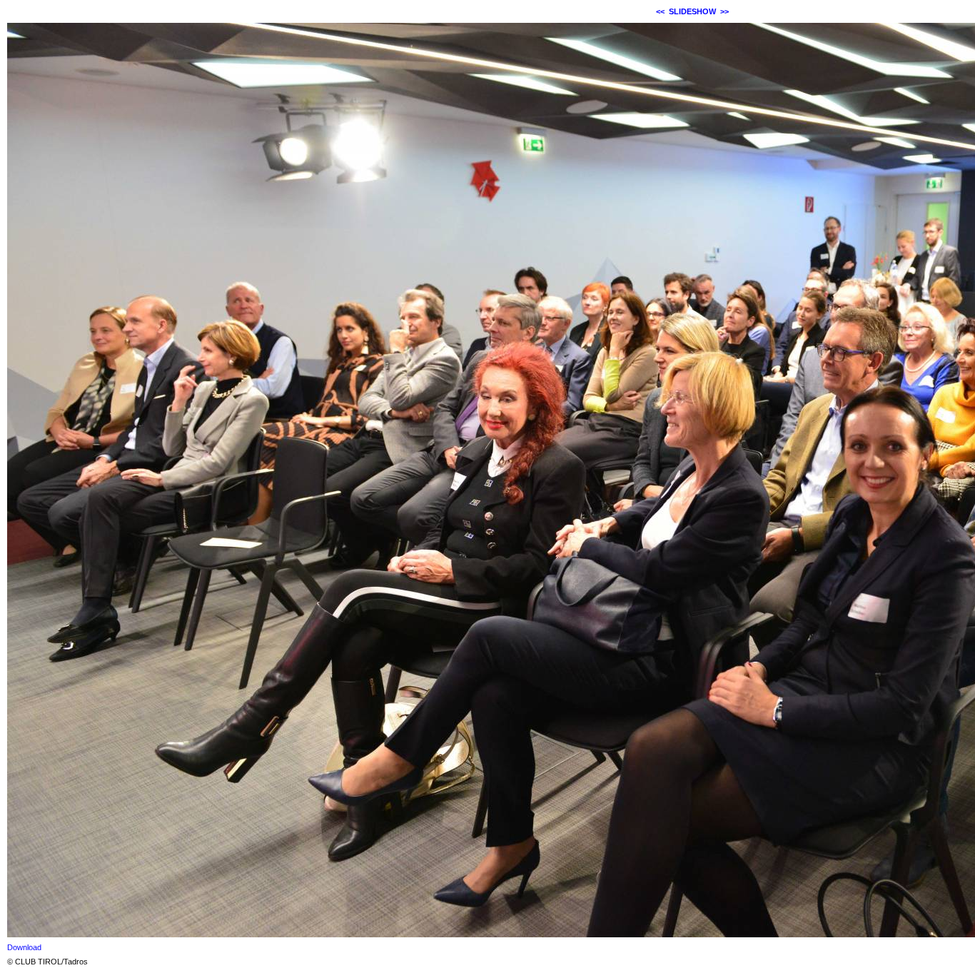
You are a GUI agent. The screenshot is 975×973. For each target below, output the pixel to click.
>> (724, 11)
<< (660, 11)
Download (24, 947)
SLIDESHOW (692, 11)
